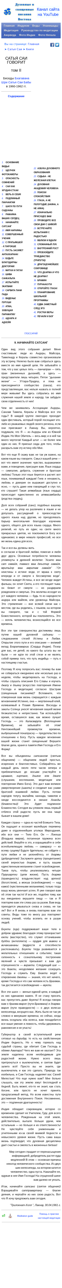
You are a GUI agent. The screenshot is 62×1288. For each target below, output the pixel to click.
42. (35, 316)
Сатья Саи (15, 49)
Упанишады (50, 25)
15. (3, 270)
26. (35, 200)
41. (35, 312)
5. (3, 194)
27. (35, 212)
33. (35, 252)
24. (35, 184)
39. (35, 292)
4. (3, 186)
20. (3, 306)
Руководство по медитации (39, 30)
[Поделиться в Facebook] (52, 45)
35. (35, 272)
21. (3, 318)
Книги (30, 49)
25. (35, 192)
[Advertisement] (47, 107)
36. (35, 280)
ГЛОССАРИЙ (31, 333)
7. (3, 206)
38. (35, 288)
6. (3, 198)
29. (35, 228)
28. (35, 220)
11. (3, 234)
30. (35, 240)
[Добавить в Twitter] (57, 45)
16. (3, 274)
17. (3, 282)
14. (3, 258)
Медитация (11, 30)
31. (35, 244)
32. (35, 248)
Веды (36, 25)
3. (3, 178)
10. (3, 230)
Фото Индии (27, 35)
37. (35, 284)
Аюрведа (10, 35)
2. (3, 170)
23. (35, 176)
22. (35, 168)
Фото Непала (47, 35)
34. (35, 264)
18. (3, 290)
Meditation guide (25, 1216)
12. (3, 242)
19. (3, 298)
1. (3, 162)
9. (3, 222)
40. (35, 304)
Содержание (16, 96)
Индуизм (23, 25)
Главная (9, 25)
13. (3, 250)
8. (3, 214)
